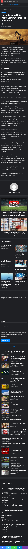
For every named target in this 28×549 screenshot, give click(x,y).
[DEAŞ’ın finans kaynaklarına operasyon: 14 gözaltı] (5, 380)
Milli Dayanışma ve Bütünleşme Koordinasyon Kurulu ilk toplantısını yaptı (13, 444)
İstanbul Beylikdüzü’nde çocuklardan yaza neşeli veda (18, 458)
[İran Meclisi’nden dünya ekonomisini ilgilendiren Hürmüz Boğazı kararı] (7, 276)
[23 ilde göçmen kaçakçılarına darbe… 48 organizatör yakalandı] (5, 472)
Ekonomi (9, 9)
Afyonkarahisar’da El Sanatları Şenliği (15, 403)
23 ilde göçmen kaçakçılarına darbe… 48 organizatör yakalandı (18, 472)
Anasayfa (4, 9)
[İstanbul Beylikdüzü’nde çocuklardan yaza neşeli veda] (5, 459)
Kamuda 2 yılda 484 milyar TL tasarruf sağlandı (20, 283)
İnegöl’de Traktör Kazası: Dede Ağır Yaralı (17, 397)
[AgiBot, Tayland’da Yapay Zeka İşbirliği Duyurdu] (5, 411)
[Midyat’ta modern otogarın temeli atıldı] (21, 263)
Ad (2, 316)
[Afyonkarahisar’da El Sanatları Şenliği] (5, 405)
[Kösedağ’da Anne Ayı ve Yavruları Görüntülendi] (5, 392)
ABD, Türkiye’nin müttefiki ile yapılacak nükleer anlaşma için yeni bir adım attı (17, 358)
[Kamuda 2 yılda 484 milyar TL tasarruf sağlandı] (21, 276)
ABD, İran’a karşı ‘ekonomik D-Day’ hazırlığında (19, 254)
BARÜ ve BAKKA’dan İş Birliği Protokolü (6, 246)
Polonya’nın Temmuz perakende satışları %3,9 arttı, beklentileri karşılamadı (7, 262)
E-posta (3, 321)
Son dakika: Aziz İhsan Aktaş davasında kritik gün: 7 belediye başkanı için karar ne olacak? (18, 451)
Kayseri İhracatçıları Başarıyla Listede (11, 79)
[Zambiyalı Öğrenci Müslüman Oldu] (5, 425)
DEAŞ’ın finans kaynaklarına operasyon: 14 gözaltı (17, 379)
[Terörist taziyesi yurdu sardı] (5, 386)
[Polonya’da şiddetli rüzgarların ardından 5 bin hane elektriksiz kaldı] (5, 465)
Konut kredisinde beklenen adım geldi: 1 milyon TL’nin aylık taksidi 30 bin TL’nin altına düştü (14, 352)
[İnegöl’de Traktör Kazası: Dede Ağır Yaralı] (5, 398)
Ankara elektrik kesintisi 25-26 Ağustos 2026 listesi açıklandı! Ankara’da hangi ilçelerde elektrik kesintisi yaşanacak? (18, 432)
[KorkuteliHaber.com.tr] (14, 4)
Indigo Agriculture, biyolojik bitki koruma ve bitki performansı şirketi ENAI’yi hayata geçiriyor (17, 372)
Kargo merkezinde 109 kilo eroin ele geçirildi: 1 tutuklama (18, 364)
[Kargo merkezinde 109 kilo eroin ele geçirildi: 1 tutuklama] (5, 365)
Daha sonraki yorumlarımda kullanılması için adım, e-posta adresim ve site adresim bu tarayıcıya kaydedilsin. (13, 334)
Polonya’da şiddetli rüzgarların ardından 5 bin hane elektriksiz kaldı (17, 465)
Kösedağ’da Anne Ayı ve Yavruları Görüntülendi (16, 391)
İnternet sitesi (4, 326)
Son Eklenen (14, 346)
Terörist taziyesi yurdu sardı (17, 385)
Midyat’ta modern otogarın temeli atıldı (20, 268)
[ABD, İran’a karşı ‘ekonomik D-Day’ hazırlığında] (21, 248)
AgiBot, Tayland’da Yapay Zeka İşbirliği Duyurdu (17, 410)
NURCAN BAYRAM (7, 23)
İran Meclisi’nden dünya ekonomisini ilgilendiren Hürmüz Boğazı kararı (6, 283)
